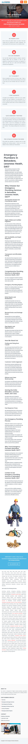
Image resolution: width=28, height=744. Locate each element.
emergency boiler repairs (16, 594)
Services (3, 699)
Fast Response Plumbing (7, 704)
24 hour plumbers (18, 602)
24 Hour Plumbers (5, 708)
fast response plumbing (17, 613)
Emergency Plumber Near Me (8, 706)
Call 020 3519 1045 (14, 564)
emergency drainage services (8, 602)
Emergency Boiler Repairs (7, 710)
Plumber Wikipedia (11, 640)
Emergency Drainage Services (8, 702)
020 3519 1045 (14, 26)
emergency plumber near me (16, 626)
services (3, 600)
